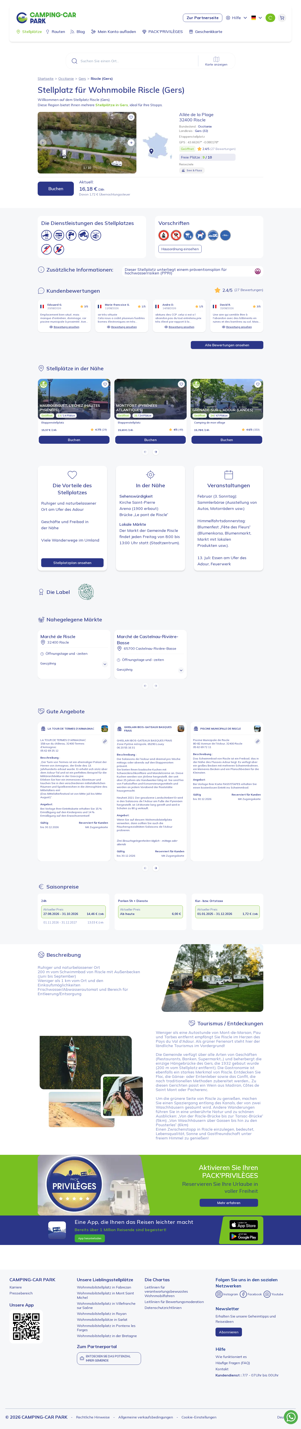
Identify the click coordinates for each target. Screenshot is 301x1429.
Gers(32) (201, 131)
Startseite (46, 78)
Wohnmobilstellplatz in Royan (101, 1313)
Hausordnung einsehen (180, 249)
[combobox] (257, 18)
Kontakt (222, 1369)
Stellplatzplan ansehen (72, 562)
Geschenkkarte (208, 31)
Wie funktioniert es (231, 1356)
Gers (82, 78)
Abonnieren (228, 1332)
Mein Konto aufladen (117, 31)
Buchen (55, 188)
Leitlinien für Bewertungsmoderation (174, 1301)
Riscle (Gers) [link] (102, 78)
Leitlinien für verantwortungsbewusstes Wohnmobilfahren (166, 1291)
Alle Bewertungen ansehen (227, 345)
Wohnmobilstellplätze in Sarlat (102, 1319)
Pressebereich (21, 1293)
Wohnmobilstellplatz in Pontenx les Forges (106, 1327)
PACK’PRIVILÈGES (165, 31)
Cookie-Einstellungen (199, 1417)
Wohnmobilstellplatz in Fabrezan (104, 1287)
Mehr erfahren (228, 1203)
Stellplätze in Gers (111, 105)
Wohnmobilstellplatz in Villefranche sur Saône (106, 1305)
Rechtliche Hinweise (93, 1417)
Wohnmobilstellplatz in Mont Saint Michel (105, 1295)
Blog (80, 31)
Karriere (15, 1287)
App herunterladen (89, 1238)
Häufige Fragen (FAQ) (233, 1363)
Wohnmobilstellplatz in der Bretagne (107, 1336)
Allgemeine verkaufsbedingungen (145, 1417)
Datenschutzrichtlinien (163, 1307)
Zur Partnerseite (203, 17)
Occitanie (66, 78)
